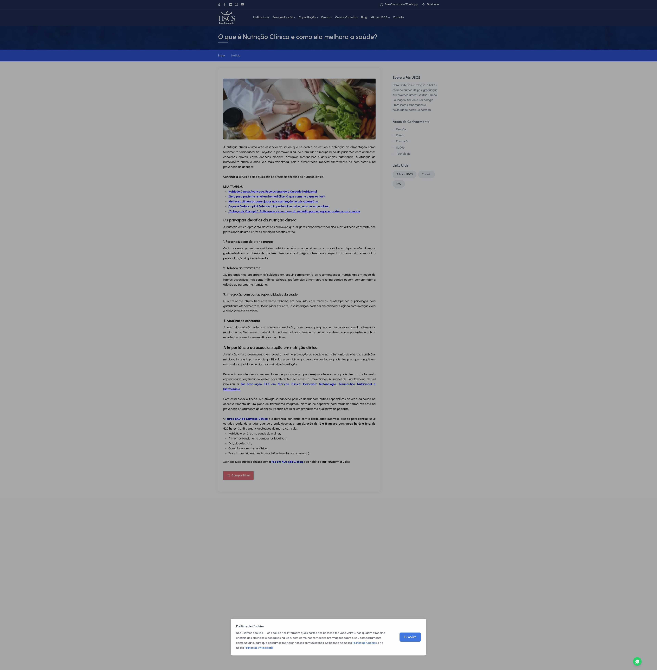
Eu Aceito (410, 637)
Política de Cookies (365, 643)
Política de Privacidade (259, 647)
